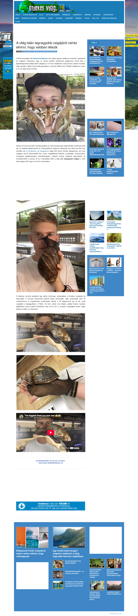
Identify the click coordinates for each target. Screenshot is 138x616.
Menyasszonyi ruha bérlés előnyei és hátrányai (96, 270)
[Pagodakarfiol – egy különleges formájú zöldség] (97, 163)
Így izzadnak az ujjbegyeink (112, 133)
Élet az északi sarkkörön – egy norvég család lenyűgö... (95, 80)
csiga (24, 51)
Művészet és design (29, 18)
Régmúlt (42, 18)
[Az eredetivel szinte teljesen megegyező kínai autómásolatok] (97, 51)
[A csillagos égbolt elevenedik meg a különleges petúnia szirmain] (114, 143)
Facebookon (32, 151)
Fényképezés (108, 15)
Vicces (87, 18)
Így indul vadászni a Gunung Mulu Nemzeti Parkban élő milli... (96, 224)
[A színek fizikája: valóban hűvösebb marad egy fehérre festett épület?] (97, 281)
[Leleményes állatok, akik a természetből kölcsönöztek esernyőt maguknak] (97, 586)
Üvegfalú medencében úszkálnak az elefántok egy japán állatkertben (74, 584)
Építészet (97, 15)
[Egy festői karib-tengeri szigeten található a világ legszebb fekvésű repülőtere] (69, 537)
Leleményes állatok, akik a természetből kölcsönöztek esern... (94, 595)
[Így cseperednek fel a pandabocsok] (97, 126)
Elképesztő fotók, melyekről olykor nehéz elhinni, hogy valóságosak (30, 553)
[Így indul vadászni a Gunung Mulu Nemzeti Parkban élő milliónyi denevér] (97, 216)
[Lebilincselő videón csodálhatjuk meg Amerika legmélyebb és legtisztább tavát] (97, 238)
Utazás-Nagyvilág (30, 15)
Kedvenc (55, 547)
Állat (41, 15)
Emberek (87, 15)
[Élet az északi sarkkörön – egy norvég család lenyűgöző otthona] (97, 72)
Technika (59, 18)
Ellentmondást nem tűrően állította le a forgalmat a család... (95, 573)
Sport (50, 18)
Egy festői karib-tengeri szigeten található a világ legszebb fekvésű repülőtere (68, 553)
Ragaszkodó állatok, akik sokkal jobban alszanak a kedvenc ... (114, 80)
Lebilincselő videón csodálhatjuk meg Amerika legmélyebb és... (96, 247)
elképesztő (30, 51)
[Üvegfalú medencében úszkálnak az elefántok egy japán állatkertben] (58, 585)
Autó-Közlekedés (53, 15)
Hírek (17, 18)
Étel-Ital (95, 18)
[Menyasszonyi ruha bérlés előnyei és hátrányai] (97, 262)
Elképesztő (77, 15)
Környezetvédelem (109, 18)
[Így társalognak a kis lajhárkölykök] (58, 564)
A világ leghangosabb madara (112, 171)
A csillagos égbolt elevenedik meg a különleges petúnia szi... (114, 151)
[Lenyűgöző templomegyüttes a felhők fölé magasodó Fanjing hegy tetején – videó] (114, 216)
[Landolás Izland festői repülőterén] (114, 586)
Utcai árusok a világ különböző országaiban (114, 59)
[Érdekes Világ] (69, 6)
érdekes (38, 51)
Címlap (17, 15)
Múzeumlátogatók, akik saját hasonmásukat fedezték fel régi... (114, 572)
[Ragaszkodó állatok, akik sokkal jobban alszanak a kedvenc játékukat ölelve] (114, 72)
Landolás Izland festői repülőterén (114, 593)
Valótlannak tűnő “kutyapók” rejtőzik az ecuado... (114, 246)
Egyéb (17, 21)
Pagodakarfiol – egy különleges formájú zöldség (95, 171)
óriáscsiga (53, 51)
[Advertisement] (69, 30)
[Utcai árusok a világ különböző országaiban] (114, 51)
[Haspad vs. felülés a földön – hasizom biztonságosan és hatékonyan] (114, 262)
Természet (66, 15)
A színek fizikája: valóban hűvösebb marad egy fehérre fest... (96, 290)
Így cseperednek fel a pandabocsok (96, 133)
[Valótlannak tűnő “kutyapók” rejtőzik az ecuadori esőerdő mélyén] (114, 238)
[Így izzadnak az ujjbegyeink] (114, 126)
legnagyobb (45, 51)
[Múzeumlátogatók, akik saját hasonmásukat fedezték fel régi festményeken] (114, 563)
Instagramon (44, 151)
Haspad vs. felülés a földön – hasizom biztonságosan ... (114, 270)
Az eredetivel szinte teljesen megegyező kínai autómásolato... (96, 60)
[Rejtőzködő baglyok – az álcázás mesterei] (58, 574)
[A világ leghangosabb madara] (114, 163)
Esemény (78, 18)
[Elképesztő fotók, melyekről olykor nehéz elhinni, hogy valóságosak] (32, 537)
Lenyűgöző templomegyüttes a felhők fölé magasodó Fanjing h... (114, 225)
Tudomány (69, 18)
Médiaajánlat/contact (116, 613)
